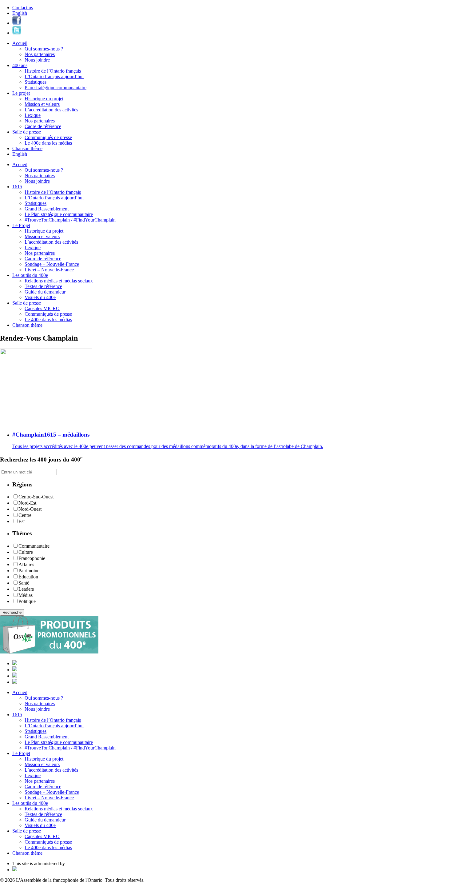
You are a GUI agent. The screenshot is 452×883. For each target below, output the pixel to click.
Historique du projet (44, 98)
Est (21, 521)
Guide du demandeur (45, 291)
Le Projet (21, 225)
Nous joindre (37, 59)
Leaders (26, 589)
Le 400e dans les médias (48, 143)
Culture (25, 552)
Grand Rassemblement (47, 208)
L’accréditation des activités (51, 109)
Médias (25, 595)
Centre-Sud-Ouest (36, 496)
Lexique (33, 115)
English (19, 13)
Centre (24, 515)
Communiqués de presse (48, 137)
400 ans (19, 65)
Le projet (21, 93)
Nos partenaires (40, 54)
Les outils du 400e (30, 275)
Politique (27, 601)
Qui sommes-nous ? (44, 48)
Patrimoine (28, 570)
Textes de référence (43, 286)
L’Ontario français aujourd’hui (54, 76)
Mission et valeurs (42, 104)
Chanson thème (27, 148)
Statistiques (35, 82)
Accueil (19, 43)
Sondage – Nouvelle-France (52, 264)
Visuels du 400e (40, 297)
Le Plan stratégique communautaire (59, 214)
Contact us (22, 7)
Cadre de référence (43, 126)
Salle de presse (26, 131)
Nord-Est (27, 502)
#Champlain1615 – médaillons (50, 434)
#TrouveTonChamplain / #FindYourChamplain (70, 219)
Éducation (28, 576)
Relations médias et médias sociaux (59, 280)
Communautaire (34, 546)
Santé (23, 582)
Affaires (26, 564)
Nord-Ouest (30, 509)
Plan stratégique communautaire (55, 87)
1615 (17, 186)
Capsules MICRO (42, 308)
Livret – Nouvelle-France (49, 269)
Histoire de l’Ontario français (53, 71)
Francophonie (31, 558)
